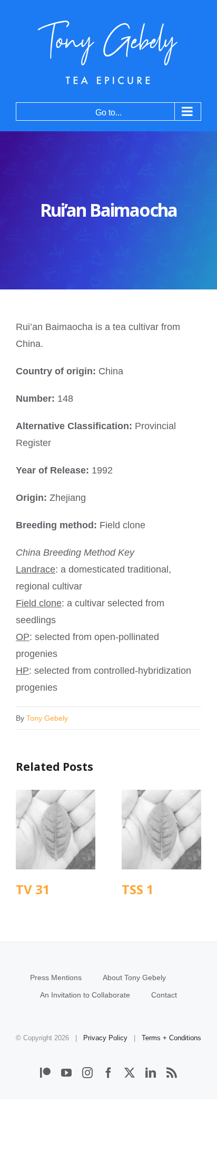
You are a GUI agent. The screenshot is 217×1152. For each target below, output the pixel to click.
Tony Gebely (47, 718)
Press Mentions (56, 977)
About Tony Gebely (134, 977)
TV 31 (56, 830)
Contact (164, 995)
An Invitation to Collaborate (85, 995)
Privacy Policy (105, 1038)
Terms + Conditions (171, 1038)
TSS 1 (161, 830)
